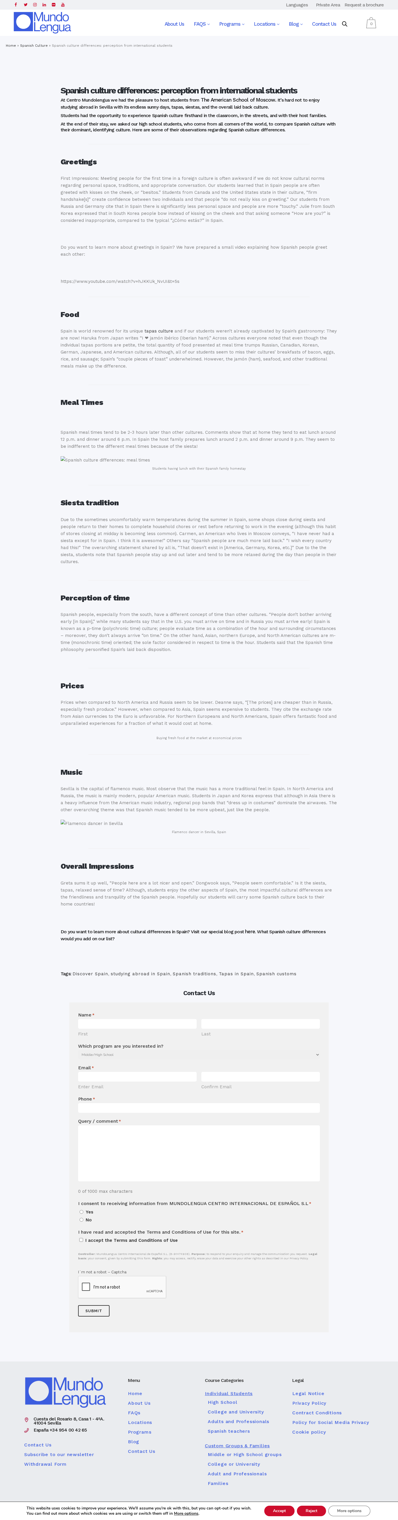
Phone (86, 1099)
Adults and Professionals (238, 1421)
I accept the (131, 1240)
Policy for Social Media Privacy (330, 1422)
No (89, 1220)
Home (11, 45)
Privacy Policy (309, 1403)
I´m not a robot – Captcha (102, 1272)
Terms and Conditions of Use (146, 1240)
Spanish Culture (34, 45)
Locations (265, 24)
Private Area (328, 5)
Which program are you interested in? (120, 1046)
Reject (311, 1511)
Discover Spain (90, 973)
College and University (236, 1412)
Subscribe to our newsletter (59, 1454)
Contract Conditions (317, 1413)
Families (218, 1483)
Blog (294, 24)
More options (186, 1513)
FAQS (200, 24)
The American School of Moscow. (238, 100)
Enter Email (90, 1086)
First (83, 1034)
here (250, 931)
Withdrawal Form (45, 1464)
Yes (89, 1212)
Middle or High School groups (244, 1454)
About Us (174, 24)
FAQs (134, 1413)
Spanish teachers (229, 1431)
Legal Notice (308, 1393)
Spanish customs (276, 973)
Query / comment (99, 1121)
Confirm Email (216, 1086)
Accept (279, 1511)
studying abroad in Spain (140, 973)
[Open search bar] (345, 24)
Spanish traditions (194, 973)
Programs (230, 24)
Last (206, 1034)
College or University (234, 1464)
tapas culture (159, 331)
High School (222, 1402)
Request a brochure (364, 5)
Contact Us (324, 24)
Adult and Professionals (237, 1474)
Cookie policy (309, 1432)
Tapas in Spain (236, 973)
